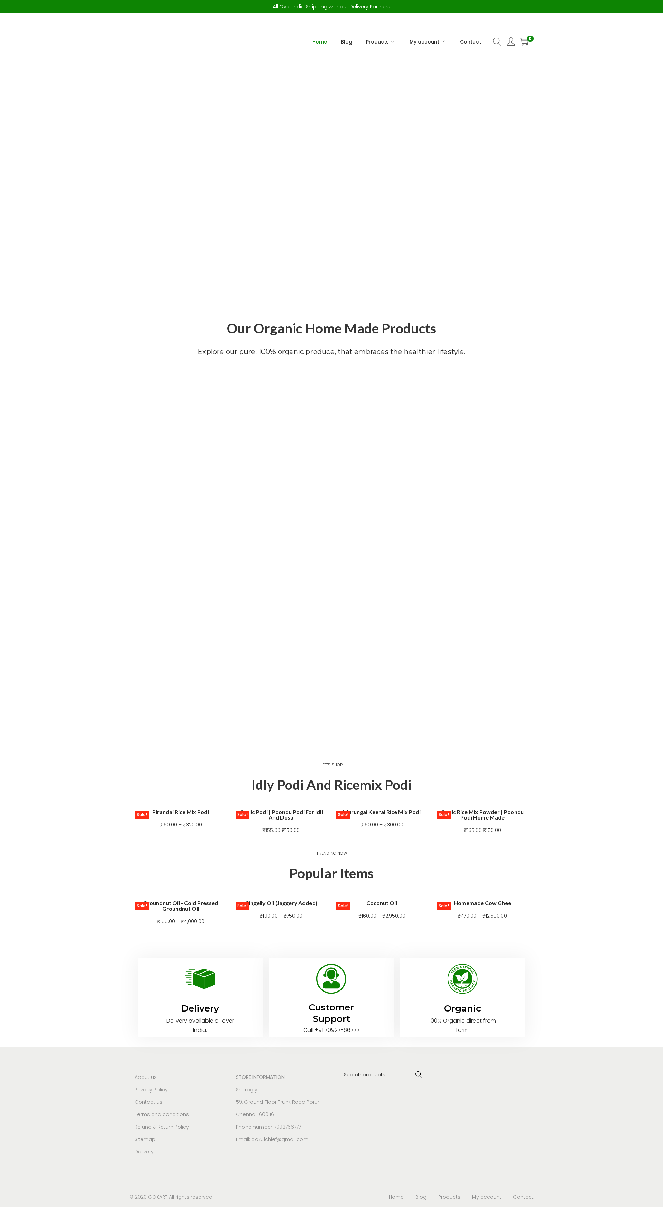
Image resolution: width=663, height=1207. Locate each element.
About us (146, 1077)
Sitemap (145, 1139)
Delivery (144, 1151)
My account (486, 1197)
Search (418, 1074)
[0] (524, 42)
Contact (523, 1197)
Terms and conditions (162, 1114)
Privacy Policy (151, 1089)
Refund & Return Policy (162, 1126)
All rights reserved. (191, 1197)
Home (396, 1197)
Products (449, 1197)
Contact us (148, 1102)
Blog (420, 1197)
